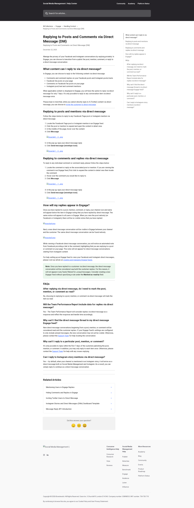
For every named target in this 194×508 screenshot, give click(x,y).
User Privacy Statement (99, 501)
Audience (125, 478)
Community (121, 3)
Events (140, 465)
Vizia (108, 461)
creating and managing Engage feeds (77, 260)
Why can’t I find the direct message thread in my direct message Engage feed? (137, 87)
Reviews (109, 465)
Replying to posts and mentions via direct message (137, 42)
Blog (139, 456)
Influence (125, 487)
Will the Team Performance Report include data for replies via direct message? (136, 78)
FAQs (127, 60)
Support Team (63, 336)
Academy (131, 3)
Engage (58, 26)
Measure (125, 465)
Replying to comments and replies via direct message (135, 49)
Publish (125, 457)
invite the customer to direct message (81, 105)
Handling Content (70, 26)
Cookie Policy (83, 501)
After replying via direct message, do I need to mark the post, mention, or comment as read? (136, 68)
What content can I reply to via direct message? (136, 36)
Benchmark (126, 470)
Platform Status (144, 3)
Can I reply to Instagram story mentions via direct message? (137, 104)
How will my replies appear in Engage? (136, 55)
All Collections (48, 26)
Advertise (125, 461)
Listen (124, 483)
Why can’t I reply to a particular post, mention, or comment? (136, 96)
